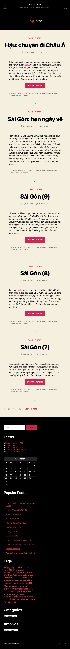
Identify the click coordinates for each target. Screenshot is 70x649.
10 (20, 408)
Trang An (31, 596)
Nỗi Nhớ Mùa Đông (13, 527)
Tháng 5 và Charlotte (14, 532)
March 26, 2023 (44, 354)
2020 (26, 567)
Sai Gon (38, 93)
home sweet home (22, 583)
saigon (44, 93)
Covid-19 (27, 577)
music (24, 586)
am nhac (8, 575)
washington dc (11, 602)
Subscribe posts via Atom (14, 445)
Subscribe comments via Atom (16, 451)
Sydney (20, 596)
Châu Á (26, 65)
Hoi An (10, 583)
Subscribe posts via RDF (14, 447)
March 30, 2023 (43, 204)
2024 (11, 570)
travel (13, 95)
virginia (32, 599)
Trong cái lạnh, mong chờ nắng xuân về (20, 553)
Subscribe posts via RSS (14, 443)
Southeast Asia (52, 93)
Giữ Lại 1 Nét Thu (12, 519)
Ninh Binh (31, 589)
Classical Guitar (17, 578)
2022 (30, 93)
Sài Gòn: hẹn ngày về (35, 119)
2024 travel (19, 570)
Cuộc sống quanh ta (13, 514)
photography (24, 591)
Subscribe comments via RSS (16, 449)
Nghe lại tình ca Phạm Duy (16, 523)
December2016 (9, 580)
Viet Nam (19, 95)
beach (32, 575)
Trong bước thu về (13, 549)
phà (19, 290)
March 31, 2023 (44, 126)
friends (6, 583)
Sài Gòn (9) (35, 196)
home (14, 583)
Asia (33, 93)
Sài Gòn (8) (35, 273)
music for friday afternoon (16, 589)
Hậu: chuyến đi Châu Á (35, 45)
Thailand (25, 596)
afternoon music (24, 572)
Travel (31, 38)
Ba (7, 499)
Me (6, 586)
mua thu (15, 586)
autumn (26, 575)
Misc (10, 586)
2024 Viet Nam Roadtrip (10, 572)
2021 (31, 568)
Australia (20, 575)
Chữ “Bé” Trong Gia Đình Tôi (16, 510)
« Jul (6, 484)
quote (18, 594)
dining (17, 580)
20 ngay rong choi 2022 (19, 93)
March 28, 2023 (43, 280)
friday (29, 580)
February (23, 580)
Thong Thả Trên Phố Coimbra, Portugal (20, 544)
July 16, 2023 (43, 52)
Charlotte (8, 578)
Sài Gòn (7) (35, 347)
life (30, 582)
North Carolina (10, 591)
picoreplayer (10, 594)
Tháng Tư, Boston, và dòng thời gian (19, 540)
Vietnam (38, 38)
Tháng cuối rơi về (12, 536)
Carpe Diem (35, 4)
